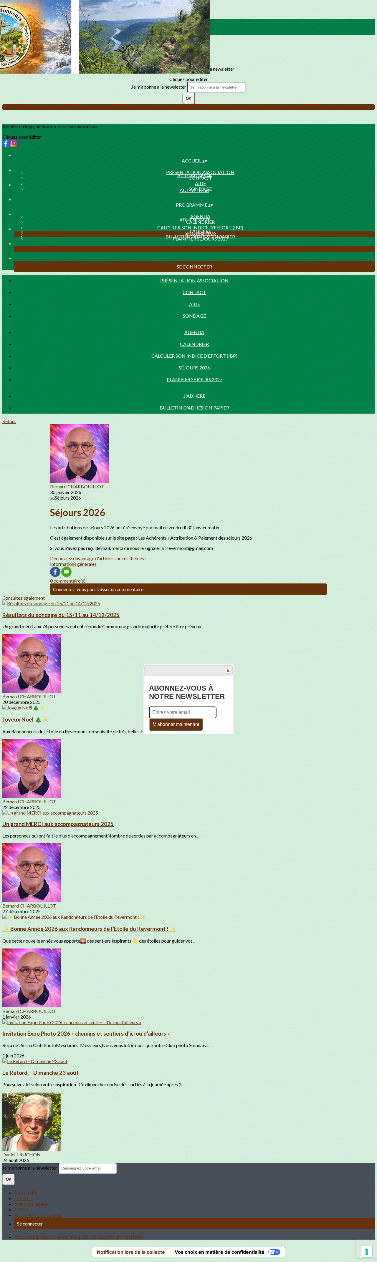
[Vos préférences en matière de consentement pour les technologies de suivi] (366, 1251)
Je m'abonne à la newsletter (159, 86)
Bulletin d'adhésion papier (200, 236)
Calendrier (194, 344)
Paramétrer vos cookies (38, 1215)
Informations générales (73, 564)
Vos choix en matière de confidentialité (219, 1252)
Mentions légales (31, 1204)
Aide (200, 183)
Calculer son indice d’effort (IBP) (200, 227)
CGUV (21, 1209)
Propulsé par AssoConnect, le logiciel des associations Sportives (78, 1237)
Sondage (194, 316)
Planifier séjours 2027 (194, 379)
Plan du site (25, 1192)
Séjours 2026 (194, 367)
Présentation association (200, 172)
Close (228, 671)
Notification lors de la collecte (131, 1252)
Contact (194, 292)
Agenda (200, 216)
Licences (23, 1198)
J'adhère (200, 231)
